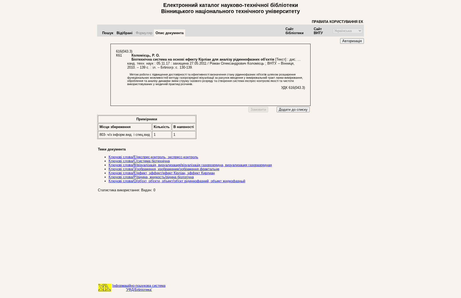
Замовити (258, 110)
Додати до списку (293, 110)
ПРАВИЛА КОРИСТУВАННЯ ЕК (337, 22)
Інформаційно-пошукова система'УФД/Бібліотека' (138, 288)
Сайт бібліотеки (294, 31)
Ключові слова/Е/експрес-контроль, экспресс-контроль (153, 157)
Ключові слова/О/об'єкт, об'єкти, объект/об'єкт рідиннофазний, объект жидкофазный (177, 181)
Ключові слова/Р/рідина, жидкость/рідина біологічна (151, 177)
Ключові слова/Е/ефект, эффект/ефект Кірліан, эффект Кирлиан (162, 173)
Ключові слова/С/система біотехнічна (139, 161)
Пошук (107, 33)
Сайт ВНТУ (318, 31)
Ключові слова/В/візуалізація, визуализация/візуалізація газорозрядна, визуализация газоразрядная (190, 165)
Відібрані (125, 33)
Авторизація (352, 41)
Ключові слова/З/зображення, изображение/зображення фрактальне (164, 169)
